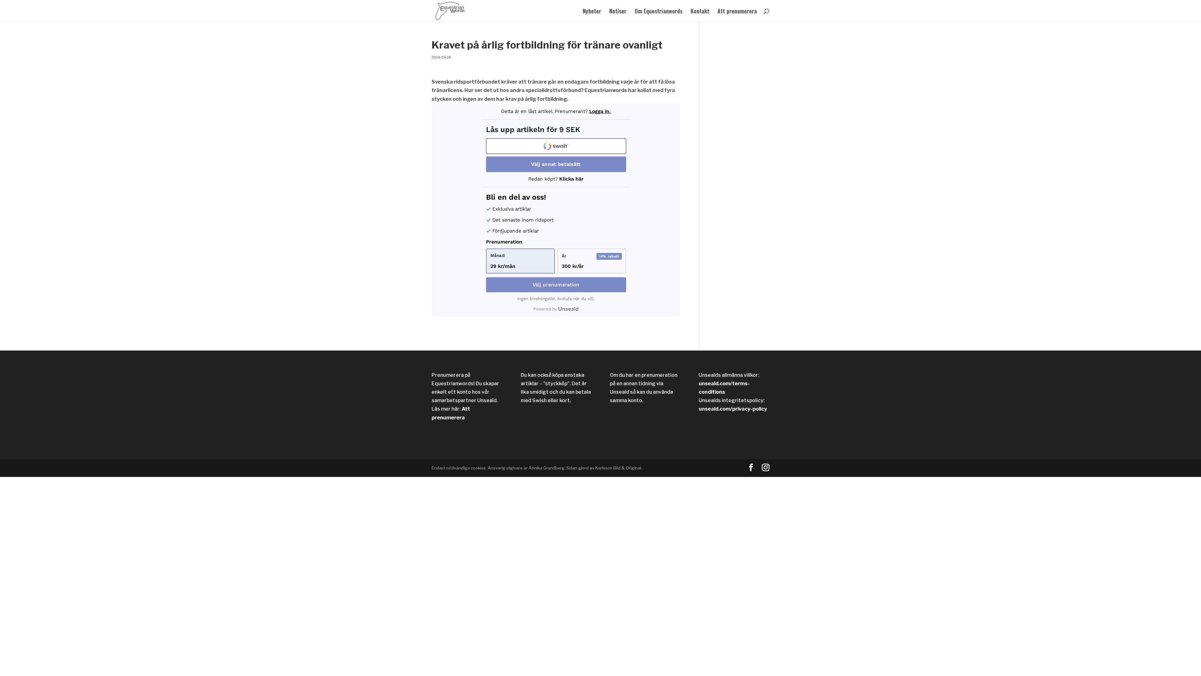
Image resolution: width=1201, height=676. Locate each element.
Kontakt (700, 12)
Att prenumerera (737, 12)
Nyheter (592, 12)
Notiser (617, 12)
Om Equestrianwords (658, 12)
